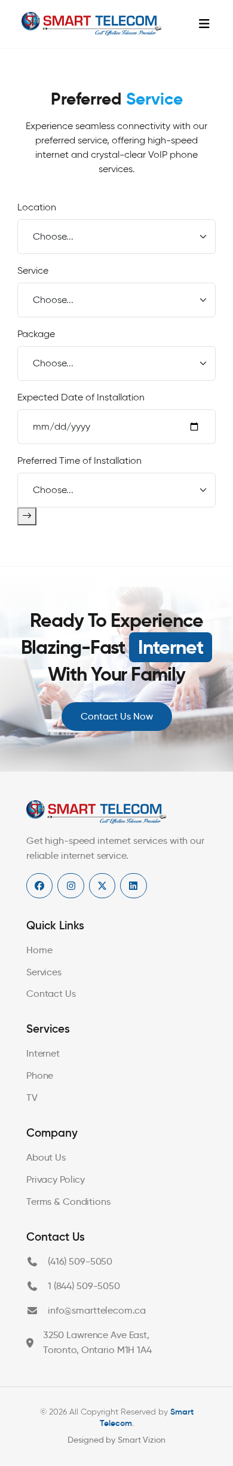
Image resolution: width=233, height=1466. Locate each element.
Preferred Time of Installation (79, 460)
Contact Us (51, 993)
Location (36, 207)
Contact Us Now (117, 716)
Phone (39, 1075)
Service (32, 270)
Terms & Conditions (68, 1201)
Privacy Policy (55, 1179)
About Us (46, 1157)
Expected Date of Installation (81, 397)
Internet (43, 1053)
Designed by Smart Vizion (116, 1439)
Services (44, 972)
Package (36, 333)
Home (39, 950)
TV (32, 1097)
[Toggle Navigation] (204, 24)
